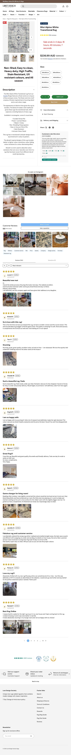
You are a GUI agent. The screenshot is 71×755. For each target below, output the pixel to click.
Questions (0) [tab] (52, 260)
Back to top (35, 681)
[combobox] (38, 6)
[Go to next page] (46, 641)
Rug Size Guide (41, 718)
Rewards (39, 711)
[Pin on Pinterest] (53, 127)
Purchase (60, 250)
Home (5, 11)
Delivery (10, 250)
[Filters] (9, 265)
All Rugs (11, 11)
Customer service (18, 250)
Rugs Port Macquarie (12, 19)
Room (12, 14)
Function (22, 14)
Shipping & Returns (43, 701)
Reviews (39, 722)
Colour (61, 11)
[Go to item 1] (11, 239)
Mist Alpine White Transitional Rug (27, 19)
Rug (5, 250)
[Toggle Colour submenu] (65, 11)
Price (31, 250)
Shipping (50, 59)
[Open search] (4, 265)
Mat (27, 250)
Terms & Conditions (43, 704)
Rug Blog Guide (42, 715)
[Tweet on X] (46, 127)
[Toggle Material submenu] (57, 11)
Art (38, 14)
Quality (36, 250)
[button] (67, 6)
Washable (31, 11)
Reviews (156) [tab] (19, 260)
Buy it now (54, 102)
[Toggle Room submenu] (16, 14)
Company (43, 250)
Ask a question (44, 228)
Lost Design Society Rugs (13, 748)
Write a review (44, 225)
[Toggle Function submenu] (26, 14)
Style (4, 14)
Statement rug (7, 253)
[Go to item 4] (60, 239)
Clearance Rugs (42, 11)
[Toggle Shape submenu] (34, 14)
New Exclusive (21, 11)
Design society (51, 250)
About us (40, 697)
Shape (31, 14)
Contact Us (40, 708)
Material (52, 11)
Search (39, 694)
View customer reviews (49, 159)
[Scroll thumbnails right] (66, 239)
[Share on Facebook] (49, 127)
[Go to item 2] (27, 239)
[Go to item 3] (44, 239)
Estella (5, 96)
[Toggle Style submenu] (8, 14)
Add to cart (60, 97)
